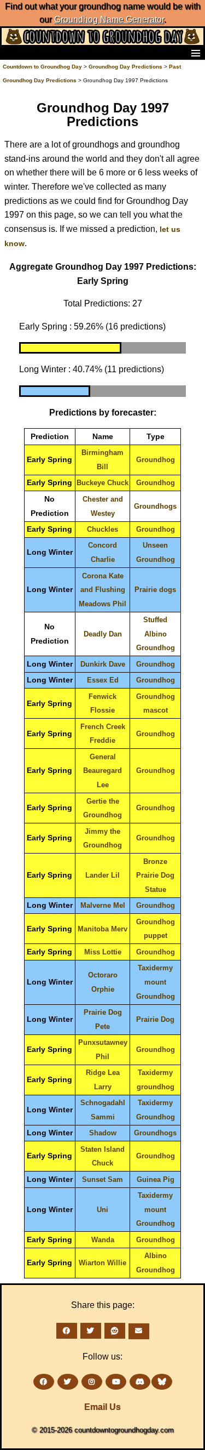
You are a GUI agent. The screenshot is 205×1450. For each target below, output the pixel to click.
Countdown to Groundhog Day (42, 67)
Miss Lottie (102, 952)
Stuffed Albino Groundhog (155, 634)
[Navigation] (11, 52)
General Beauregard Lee (102, 771)
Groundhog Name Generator (109, 19)
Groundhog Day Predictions (125, 67)
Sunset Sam (102, 1179)
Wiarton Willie (102, 1263)
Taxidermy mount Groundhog (155, 982)
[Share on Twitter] (90, 1331)
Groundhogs (155, 506)
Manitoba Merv (102, 929)
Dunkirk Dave (102, 664)
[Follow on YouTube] (116, 1382)
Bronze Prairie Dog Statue (155, 875)
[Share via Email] (138, 1331)
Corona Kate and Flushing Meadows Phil (102, 590)
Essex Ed (103, 680)
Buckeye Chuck (102, 483)
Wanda (102, 1240)
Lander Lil (102, 875)
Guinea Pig (155, 1179)
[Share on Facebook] (66, 1331)
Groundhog (155, 460)
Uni (102, 1210)
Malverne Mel (102, 905)
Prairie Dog (155, 1019)
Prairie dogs (155, 589)
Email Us (102, 1407)
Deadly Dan (103, 634)
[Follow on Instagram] (91, 1382)
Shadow (102, 1133)
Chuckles (102, 529)
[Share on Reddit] (114, 1331)
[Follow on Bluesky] (161, 1382)
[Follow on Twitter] (67, 1382)
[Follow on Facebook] (43, 1382)
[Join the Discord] (140, 1382)
